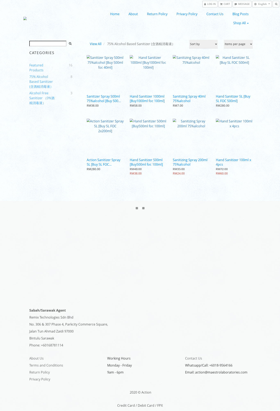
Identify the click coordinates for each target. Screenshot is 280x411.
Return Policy (157, 14)
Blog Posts (240, 14)
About (133, 14)
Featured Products (36, 67)
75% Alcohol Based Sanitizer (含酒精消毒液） (41, 81)
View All (95, 44)
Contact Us (214, 14)
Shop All (240, 23)
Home (115, 14)
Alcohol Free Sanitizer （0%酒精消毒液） (42, 98)
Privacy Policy (186, 14)
